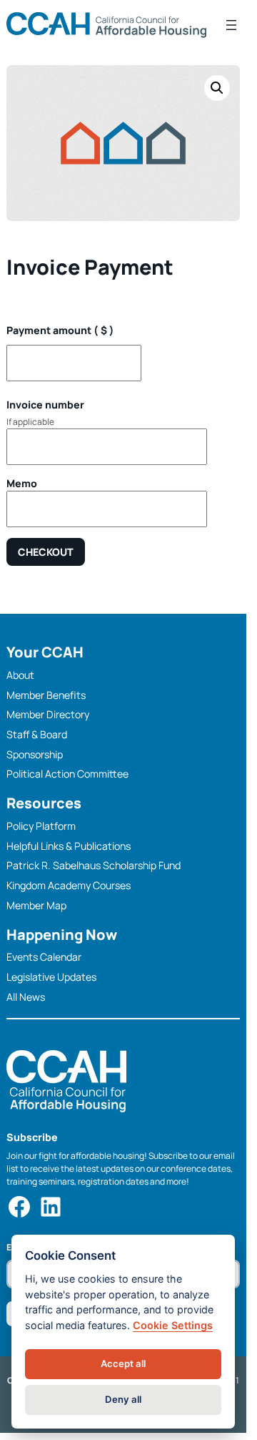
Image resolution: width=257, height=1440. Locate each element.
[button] (217, 88)
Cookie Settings (173, 1325)
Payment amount (60, 330)
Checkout (46, 552)
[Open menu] (231, 25)
